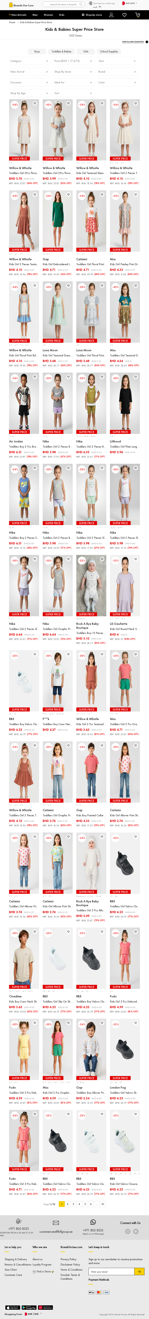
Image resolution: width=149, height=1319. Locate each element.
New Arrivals (18, 14)
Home (12, 22)
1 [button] (62, 1204)
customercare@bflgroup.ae (56, 1231)
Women (48, 14)
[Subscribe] (139, 1271)
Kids (61, 14)
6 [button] (91, 1204)
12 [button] (102, 1204)
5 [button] (85, 1204)
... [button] (97, 1204)
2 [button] (67, 1204)
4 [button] (79, 1204)
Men (35, 14)
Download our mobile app (104, 3)
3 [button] (73, 1204)
